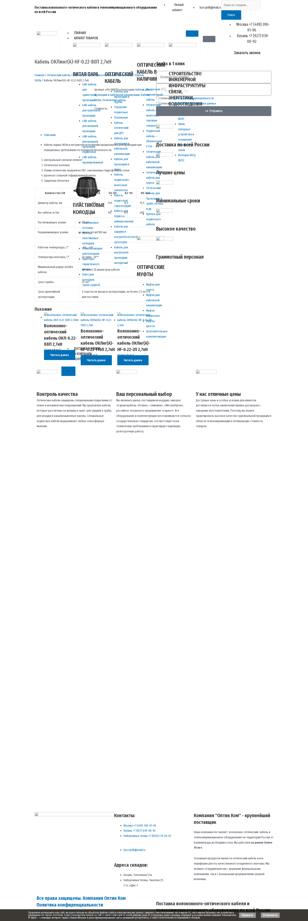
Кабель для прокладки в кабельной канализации (103, 75)
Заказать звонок (247, 52)
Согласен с (186, 98)
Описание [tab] (50, 135)
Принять (247, 915)
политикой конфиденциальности (193, 98)
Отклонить (270, 915)
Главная (80, 33)
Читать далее (59, 355)
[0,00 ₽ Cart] (209, 39)
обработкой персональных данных (194, 103)
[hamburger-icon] (192, 33)
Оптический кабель (59, 75)
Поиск (231, 15)
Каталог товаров (86, 38)
